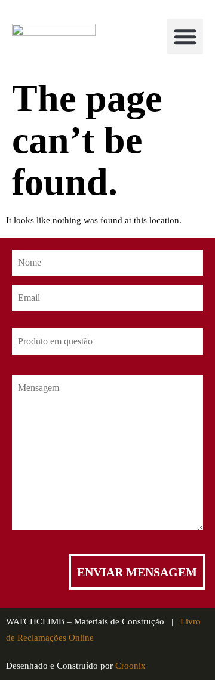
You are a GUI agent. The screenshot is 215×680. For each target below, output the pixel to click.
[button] (185, 36)
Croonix (130, 665)
